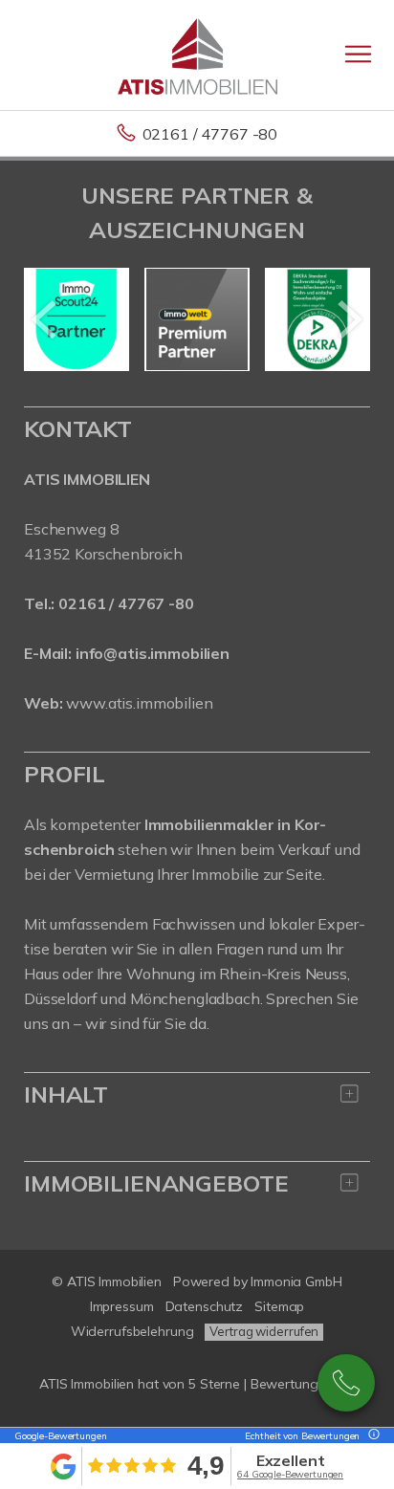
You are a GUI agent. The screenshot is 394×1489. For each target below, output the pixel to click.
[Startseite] (197, 54)
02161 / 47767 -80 (210, 133)
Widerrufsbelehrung (132, 1331)
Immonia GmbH (296, 1281)
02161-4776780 (346, 1383)
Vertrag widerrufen (263, 1331)
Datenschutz (204, 1306)
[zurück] (45, 319)
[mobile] (358, 54)
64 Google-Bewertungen (290, 1474)
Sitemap (279, 1306)
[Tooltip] (371, 1436)
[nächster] (348, 319)
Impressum (122, 1306)
